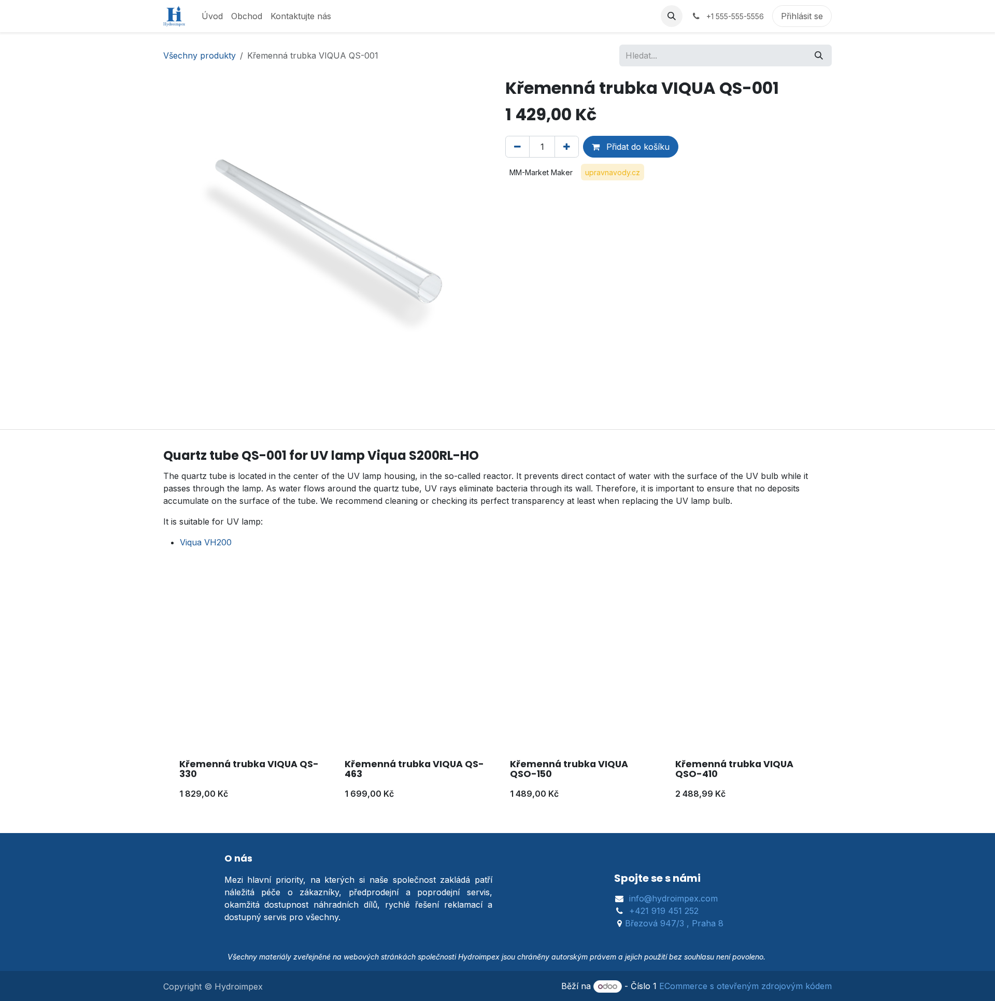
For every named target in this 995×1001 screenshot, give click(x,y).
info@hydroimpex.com (673, 898)
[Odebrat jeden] (517, 147)
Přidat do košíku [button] (637, 147)
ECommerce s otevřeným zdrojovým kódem (745, 986)
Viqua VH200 (206, 542)
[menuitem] (212, 16)
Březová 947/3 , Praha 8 (674, 923)
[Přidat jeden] (567, 147)
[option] (497, 701)
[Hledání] (819, 55)
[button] (672, 16)
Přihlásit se (802, 16)
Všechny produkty (199, 55)
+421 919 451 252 (664, 911)
